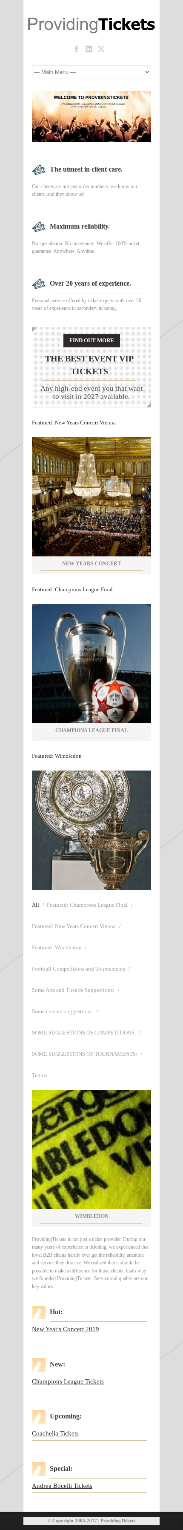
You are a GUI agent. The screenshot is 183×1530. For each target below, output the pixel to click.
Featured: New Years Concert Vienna (74, 422)
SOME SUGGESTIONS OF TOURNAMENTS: (84, 1054)
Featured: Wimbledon (57, 756)
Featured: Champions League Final (72, 589)
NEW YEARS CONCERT (91, 564)
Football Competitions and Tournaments (78, 969)
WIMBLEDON (92, 1216)
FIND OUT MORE (91, 340)
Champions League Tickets (68, 1381)
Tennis (39, 1075)
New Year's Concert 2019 (65, 1329)
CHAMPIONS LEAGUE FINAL (91, 730)
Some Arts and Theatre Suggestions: (73, 990)
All (35, 905)
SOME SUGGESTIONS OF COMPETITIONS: (84, 1032)
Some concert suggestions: (62, 1011)
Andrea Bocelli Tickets (62, 1485)
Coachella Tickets (55, 1433)
